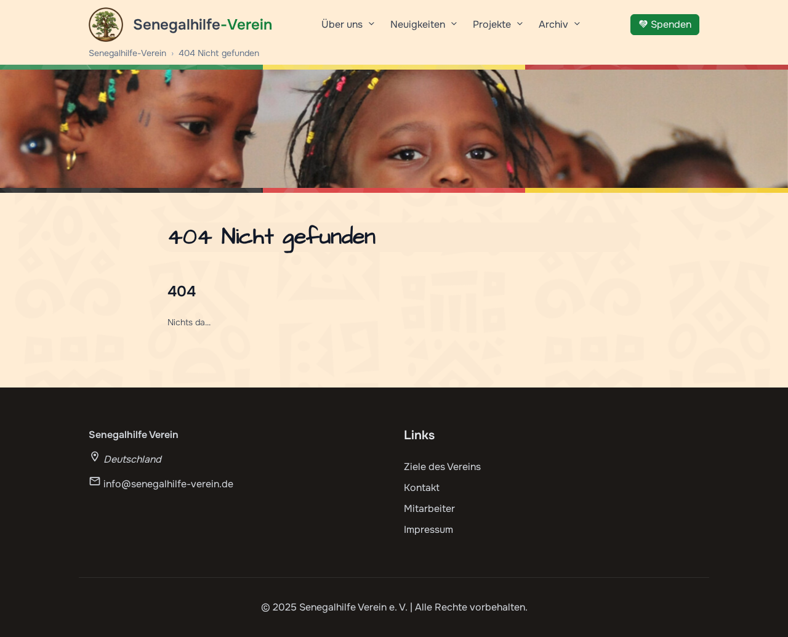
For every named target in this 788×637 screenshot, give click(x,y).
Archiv (553, 24)
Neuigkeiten (417, 24)
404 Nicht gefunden (219, 53)
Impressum (428, 529)
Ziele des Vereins (442, 466)
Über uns (342, 24)
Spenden (671, 24)
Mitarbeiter (429, 508)
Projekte (492, 24)
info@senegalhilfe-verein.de (168, 483)
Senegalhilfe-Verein (127, 53)
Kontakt (422, 487)
